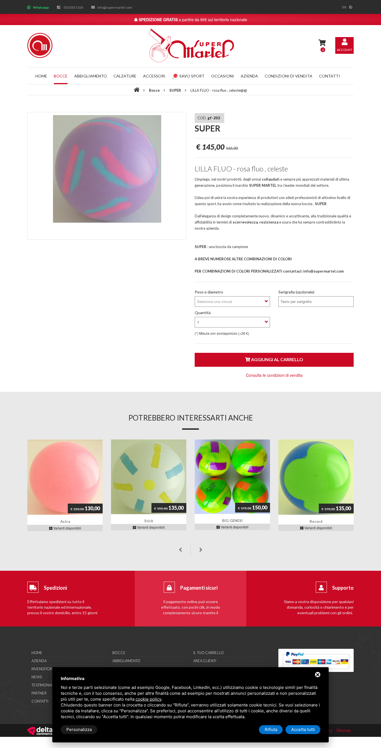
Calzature (125, 76)
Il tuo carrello (208, 652)
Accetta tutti (303, 729)
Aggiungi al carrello (276, 359)
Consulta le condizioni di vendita (274, 375)
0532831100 (73, 7)
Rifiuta (271, 729)
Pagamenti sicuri (199, 588)
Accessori (154, 76)
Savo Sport (191, 76)
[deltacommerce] (39, 730)
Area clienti (204, 661)
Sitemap (343, 730)
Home (41, 76)
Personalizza (79, 729)
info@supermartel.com (114, 7)
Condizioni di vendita (288, 76)
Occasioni (222, 76)
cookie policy (148, 699)
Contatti (329, 76)
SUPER (175, 90)
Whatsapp (41, 7)
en (344, 7)
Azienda (249, 76)
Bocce (60, 76)
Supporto (343, 588)
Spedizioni (55, 588)
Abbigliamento (90, 76)
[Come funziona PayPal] (316, 660)
